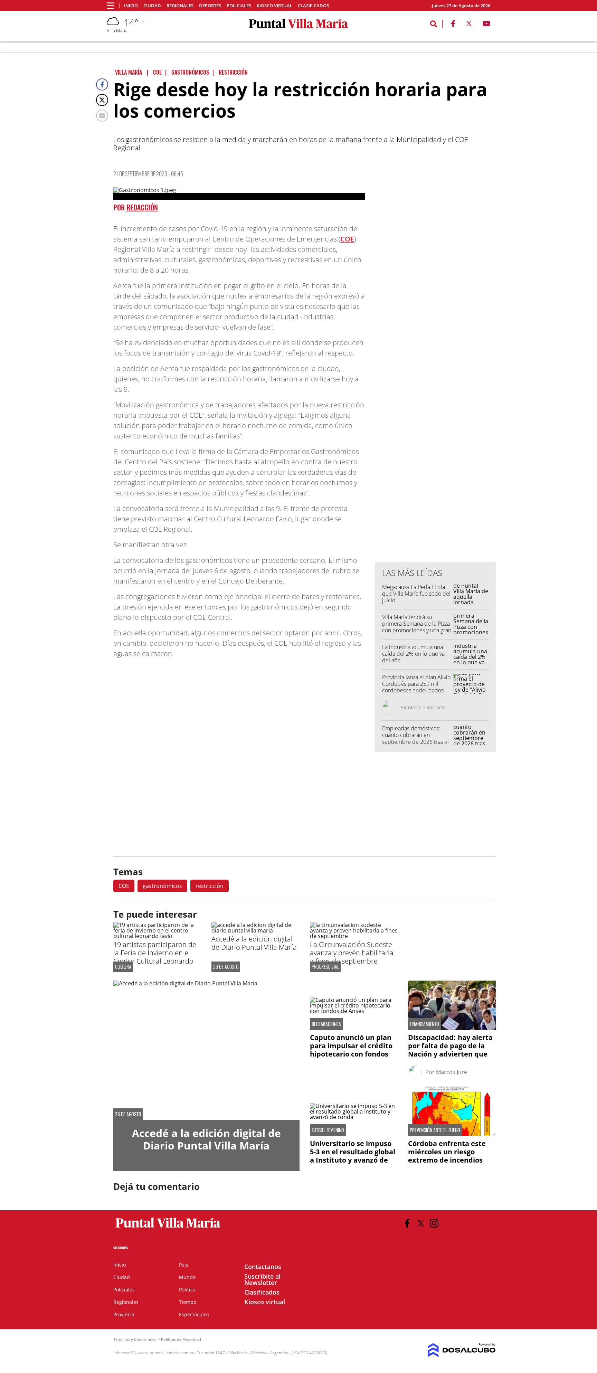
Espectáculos (194, 1314)
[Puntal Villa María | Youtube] (487, 25)
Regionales (180, 5)
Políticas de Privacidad (181, 1339)
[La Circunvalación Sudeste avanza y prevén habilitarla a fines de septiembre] (354, 936)
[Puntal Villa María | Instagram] (434, 1223)
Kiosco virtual (274, 5)
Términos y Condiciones (134, 1339)
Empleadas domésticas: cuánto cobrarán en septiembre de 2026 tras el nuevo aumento (415, 738)
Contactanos (262, 1266)
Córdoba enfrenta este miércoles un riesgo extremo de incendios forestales (447, 1156)
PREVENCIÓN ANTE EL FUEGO (435, 1130)
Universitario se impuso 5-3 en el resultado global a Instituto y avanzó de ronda (352, 1156)
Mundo (187, 1277)
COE (347, 239)
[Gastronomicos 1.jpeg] (239, 193)
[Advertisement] (435, 417)
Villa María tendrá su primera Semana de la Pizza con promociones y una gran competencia (416, 627)
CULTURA (123, 966)
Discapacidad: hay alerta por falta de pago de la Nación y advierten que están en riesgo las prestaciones (450, 1054)
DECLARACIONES (326, 1024)
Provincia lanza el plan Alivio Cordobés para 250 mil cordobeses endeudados (416, 683)
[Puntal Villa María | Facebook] (453, 25)
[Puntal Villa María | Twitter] (468, 25)
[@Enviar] (102, 116)
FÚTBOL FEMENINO (328, 1130)
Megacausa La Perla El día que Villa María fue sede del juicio (416, 593)
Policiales (239, 5)
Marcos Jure (451, 1072)
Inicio (131, 5)
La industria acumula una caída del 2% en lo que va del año (413, 653)
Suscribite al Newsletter (262, 1279)
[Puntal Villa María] (168, 1228)
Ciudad (152, 5)
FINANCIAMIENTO (424, 1024)
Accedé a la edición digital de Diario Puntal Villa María (254, 943)
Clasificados (313, 5)
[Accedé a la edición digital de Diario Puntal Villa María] (255, 930)
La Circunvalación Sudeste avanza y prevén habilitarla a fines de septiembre (352, 953)
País (183, 1264)
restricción (210, 886)
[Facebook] (102, 84)
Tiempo (187, 1302)
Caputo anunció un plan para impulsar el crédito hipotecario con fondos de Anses (351, 1050)
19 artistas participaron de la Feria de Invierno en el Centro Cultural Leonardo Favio (154, 957)
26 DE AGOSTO (225, 966)
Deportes (210, 5)
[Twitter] (102, 100)
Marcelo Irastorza (426, 707)
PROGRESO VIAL (325, 966)
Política (187, 1289)
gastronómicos (162, 886)
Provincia (123, 1314)
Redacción (142, 207)
